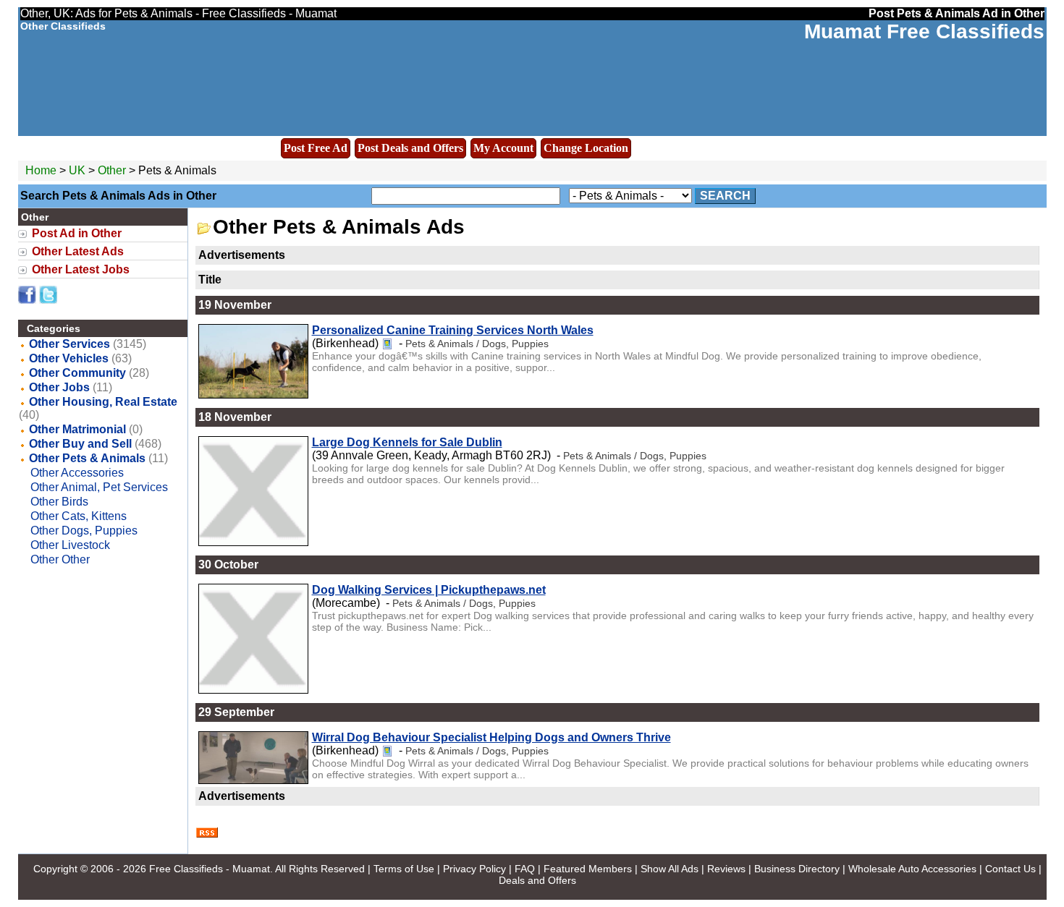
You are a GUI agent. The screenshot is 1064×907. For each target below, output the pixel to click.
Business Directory (797, 868)
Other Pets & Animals (87, 458)
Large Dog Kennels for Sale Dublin (407, 442)
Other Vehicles (69, 358)
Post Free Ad (315, 148)
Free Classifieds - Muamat (209, 868)
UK (77, 170)
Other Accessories (77, 473)
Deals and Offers (537, 880)
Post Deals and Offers (410, 148)
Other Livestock (70, 545)
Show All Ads (669, 868)
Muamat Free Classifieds (924, 31)
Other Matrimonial (77, 429)
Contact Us (1010, 868)
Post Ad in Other (77, 233)
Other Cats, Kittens (78, 516)
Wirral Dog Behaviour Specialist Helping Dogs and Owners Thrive (491, 737)
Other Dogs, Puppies (84, 530)
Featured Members (588, 868)
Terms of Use (403, 868)
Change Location (586, 148)
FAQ (525, 868)
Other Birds (59, 501)
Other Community (77, 373)
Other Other (60, 559)
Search (725, 196)
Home (40, 170)
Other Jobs (59, 387)
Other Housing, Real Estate (103, 402)
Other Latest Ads (78, 251)
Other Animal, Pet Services (99, 487)
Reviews (726, 868)
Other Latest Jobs (81, 269)
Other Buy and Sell (80, 444)
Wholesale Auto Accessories (912, 868)
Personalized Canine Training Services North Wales (453, 330)
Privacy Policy (474, 868)
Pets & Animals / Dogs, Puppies (477, 343)
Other (113, 170)
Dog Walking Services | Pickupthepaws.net (429, 590)
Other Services (69, 344)
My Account (503, 148)
